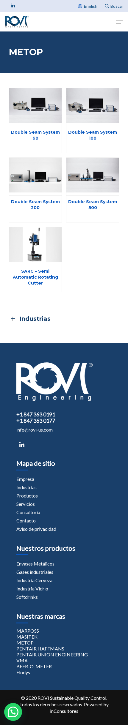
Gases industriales (34, 572)
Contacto (26, 520)
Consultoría (28, 512)
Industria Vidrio (32, 588)
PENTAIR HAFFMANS (40, 648)
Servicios (25, 504)
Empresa (25, 479)
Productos (27, 495)
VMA (22, 660)
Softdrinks (27, 597)
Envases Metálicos (35, 563)
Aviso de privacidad (36, 529)
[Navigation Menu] (119, 22)
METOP (25, 642)
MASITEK (27, 636)
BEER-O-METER (34, 666)
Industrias (26, 487)
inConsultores (64, 711)
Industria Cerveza (34, 580)
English (90, 6)
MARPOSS (27, 631)
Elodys (23, 672)
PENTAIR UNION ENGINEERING (52, 654)
